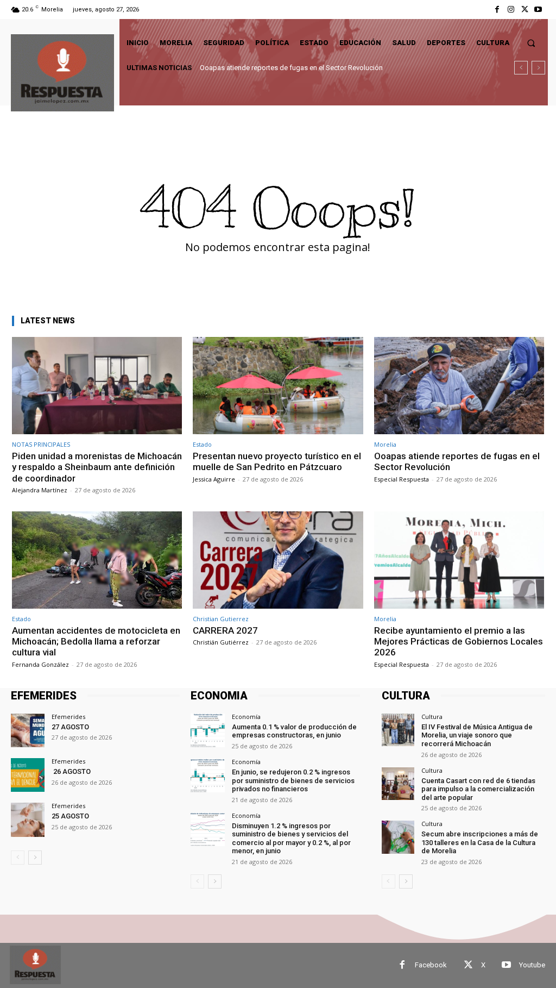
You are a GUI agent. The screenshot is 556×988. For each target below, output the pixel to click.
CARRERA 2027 (225, 630)
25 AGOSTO (70, 816)
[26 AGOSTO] (28, 775)
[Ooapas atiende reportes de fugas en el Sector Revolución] (459, 385)
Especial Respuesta (401, 479)
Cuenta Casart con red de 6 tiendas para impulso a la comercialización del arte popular (478, 789)
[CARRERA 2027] (278, 560)
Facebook (431, 965)
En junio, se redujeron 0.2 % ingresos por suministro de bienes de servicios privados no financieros (293, 780)
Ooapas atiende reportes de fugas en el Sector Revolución (457, 461)
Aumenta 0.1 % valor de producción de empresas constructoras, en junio (294, 731)
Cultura (432, 717)
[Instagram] (510, 9)
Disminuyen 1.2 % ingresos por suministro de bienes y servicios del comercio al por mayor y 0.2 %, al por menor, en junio (291, 838)
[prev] (521, 67)
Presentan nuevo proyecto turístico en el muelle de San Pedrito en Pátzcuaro (277, 461)
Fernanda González (40, 664)
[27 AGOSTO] (28, 730)
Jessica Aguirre (214, 479)
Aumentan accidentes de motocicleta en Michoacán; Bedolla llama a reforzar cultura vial (337, 68)
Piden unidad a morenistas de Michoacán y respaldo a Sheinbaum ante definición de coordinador (97, 467)
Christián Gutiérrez (221, 642)
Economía (246, 717)
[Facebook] (497, 9)
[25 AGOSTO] (28, 819)
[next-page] (35, 858)
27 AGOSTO (70, 727)
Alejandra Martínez (39, 490)
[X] (525, 9)
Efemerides (68, 717)
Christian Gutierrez (221, 619)
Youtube (532, 965)
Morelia (385, 444)
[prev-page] (17, 858)
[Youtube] (538, 9)
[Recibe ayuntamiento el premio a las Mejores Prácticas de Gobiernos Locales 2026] (459, 560)
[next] (538, 67)
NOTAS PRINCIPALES (41, 444)
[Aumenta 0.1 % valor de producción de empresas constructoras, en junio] (207, 730)
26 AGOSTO (71, 771)
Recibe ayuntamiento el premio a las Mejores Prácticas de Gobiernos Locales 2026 (458, 641)
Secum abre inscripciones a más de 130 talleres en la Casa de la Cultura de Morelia (479, 842)
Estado (202, 444)
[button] (531, 43)
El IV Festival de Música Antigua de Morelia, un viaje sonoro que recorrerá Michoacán (477, 735)
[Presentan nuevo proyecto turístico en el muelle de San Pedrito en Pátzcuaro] (278, 385)
